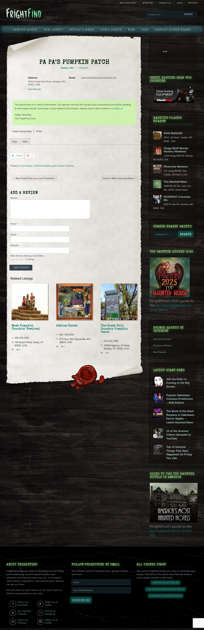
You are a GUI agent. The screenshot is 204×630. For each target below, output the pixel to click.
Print (39, 131)
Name (14, 223)
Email (14, 234)
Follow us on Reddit (51, 621)
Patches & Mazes (81, 30)
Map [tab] (15, 141)
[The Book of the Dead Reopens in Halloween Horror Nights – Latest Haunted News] (158, 417)
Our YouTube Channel (24, 612)
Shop (145, 30)
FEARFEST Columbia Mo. (177, 198)
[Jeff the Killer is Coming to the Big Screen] (158, 385)
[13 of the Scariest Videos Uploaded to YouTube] (158, 437)
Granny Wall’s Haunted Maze (118, 178)
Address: (33, 77)
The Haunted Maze (175, 181)
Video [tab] (25, 141)
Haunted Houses (25, 30)
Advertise (147, 3)
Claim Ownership (22, 131)
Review (14, 198)
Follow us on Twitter (51, 603)
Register (192, 3)
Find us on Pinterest (22, 621)
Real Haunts (53, 30)
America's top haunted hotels (165, 596)
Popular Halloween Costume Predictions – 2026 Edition (179, 399)
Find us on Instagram (50, 612)
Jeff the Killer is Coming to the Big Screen (177, 383)
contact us (117, 108)
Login (180, 3)
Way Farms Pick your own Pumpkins (35, 178)
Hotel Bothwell (173, 133)
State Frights (52, 590)
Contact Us (165, 3)
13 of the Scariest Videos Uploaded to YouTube (178, 435)
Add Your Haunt (128, 3)
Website (14, 245)
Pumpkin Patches (65, 165)
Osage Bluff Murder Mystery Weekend (176, 150)
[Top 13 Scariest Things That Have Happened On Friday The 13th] (158, 453)
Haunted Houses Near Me (165, 583)
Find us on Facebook (22, 603)
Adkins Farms (66, 325)
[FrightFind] (36, 13)
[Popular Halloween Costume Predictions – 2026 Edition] (158, 401)
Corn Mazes (26, 165)
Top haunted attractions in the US (166, 589)
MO (72, 68)
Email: (72, 77)
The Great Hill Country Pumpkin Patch (114, 329)
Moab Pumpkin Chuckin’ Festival (26, 327)
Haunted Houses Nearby (173, 30)
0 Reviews (83, 68)
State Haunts (111, 30)
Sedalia (65, 68)
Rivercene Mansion (176, 166)
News (131, 30)
